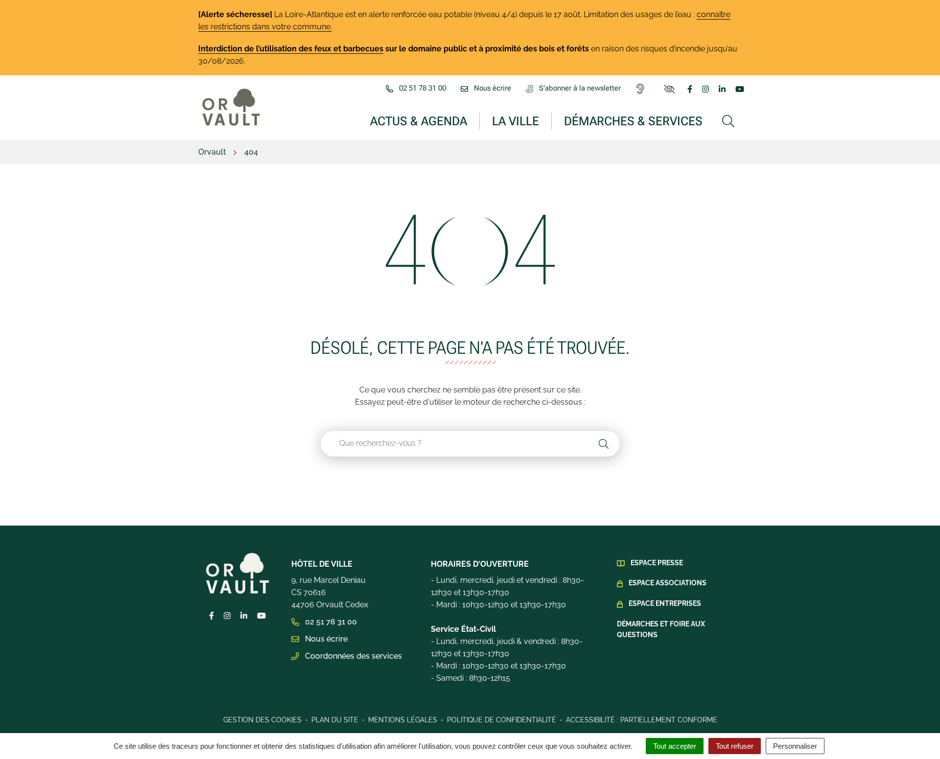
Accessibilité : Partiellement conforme (641, 720)
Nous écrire (325, 639)
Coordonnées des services (352, 656)
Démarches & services (633, 121)
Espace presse (657, 563)
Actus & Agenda (418, 121)
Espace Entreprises (665, 603)
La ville (515, 121)
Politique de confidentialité (501, 720)
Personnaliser (795, 746)
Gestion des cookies (262, 720)
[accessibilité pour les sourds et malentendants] (642, 88)
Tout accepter (674, 746)
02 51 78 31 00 (330, 621)
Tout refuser (734, 746)
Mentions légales (402, 720)
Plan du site (334, 720)
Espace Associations (667, 583)
